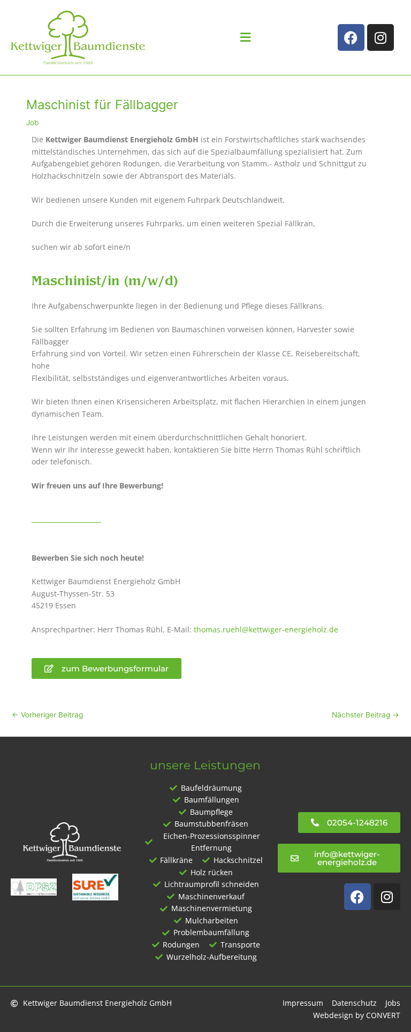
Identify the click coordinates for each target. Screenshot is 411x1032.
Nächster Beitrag (365, 714)
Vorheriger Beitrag (47, 714)
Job (32, 122)
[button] (245, 38)
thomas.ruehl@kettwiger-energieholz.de (266, 629)
